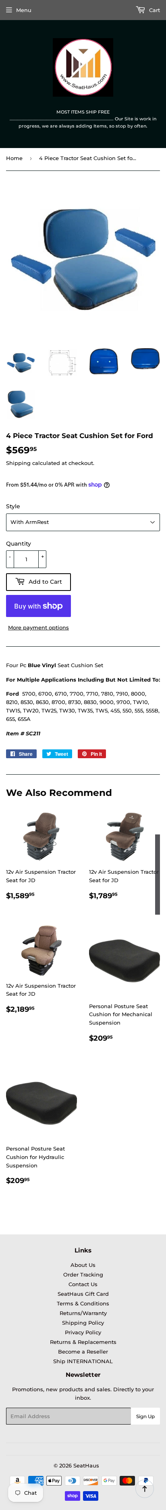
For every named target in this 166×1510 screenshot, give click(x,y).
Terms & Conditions (83, 1303)
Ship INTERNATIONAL (83, 1361)
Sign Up (145, 1416)
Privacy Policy (83, 1332)
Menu (23, 10)
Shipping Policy (83, 1322)
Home (14, 158)
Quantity (18, 543)
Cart (153, 10)
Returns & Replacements (83, 1342)
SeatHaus (86, 1465)
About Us (83, 1265)
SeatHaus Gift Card (83, 1294)
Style (13, 506)
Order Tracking (83, 1274)
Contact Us (83, 1284)
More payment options (38, 627)
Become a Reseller (83, 1351)
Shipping (18, 463)
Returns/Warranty (83, 1313)
